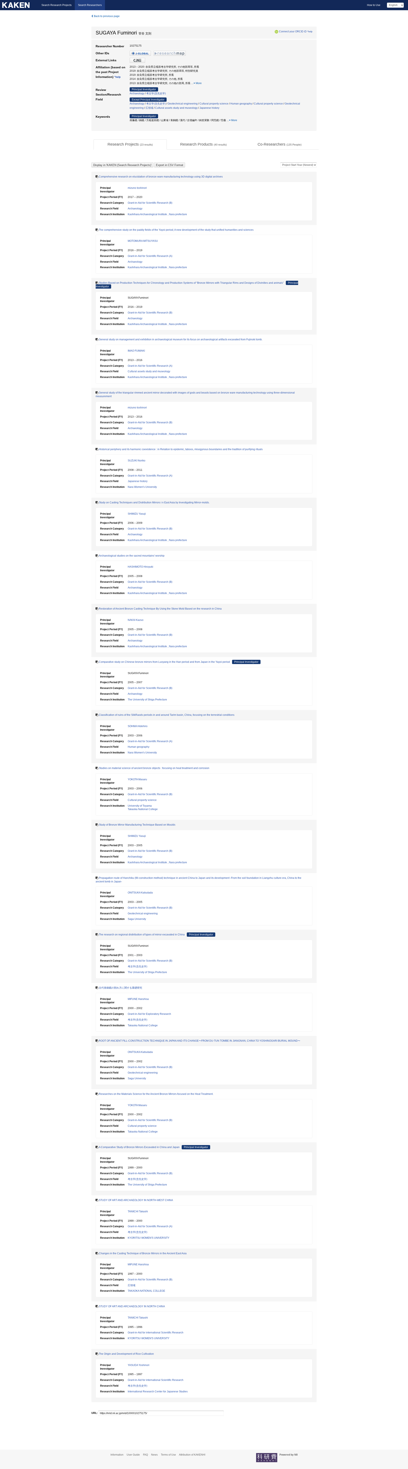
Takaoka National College (143, 809)
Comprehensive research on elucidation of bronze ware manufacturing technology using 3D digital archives (161, 176)
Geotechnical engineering (183, 103)
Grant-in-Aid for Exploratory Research (149, 1013)
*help (309, 31)
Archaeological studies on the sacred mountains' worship (131, 555)
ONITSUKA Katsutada (140, 892)
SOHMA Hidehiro (137, 726)
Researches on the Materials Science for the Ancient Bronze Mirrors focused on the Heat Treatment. (156, 1093)
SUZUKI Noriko (136, 460)
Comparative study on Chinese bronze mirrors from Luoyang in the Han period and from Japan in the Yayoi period (164, 661)
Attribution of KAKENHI (192, 1454)
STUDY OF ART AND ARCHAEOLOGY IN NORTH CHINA (132, 1306)
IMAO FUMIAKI (136, 350)
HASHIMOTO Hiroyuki (140, 566)
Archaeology (137, 93)
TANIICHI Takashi (138, 1211)
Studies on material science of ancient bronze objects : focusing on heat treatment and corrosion (154, 768)
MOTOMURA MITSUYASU (143, 240)
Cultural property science (214, 103)
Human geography (241, 103)
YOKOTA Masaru (137, 779)
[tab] (130, 144)
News (154, 1454)
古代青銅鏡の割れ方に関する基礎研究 (120, 987)
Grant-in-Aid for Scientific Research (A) (150, 256)
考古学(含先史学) (156, 93)
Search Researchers (90, 5)
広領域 (149, 107)
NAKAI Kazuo (135, 620)
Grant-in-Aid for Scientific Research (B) (150, 202)
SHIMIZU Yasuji (137, 513)
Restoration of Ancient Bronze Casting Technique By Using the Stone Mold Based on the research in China (160, 608)
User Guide (133, 1454)
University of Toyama (140, 805)
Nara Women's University (142, 486)
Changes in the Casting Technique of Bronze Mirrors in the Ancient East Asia (143, 1253)
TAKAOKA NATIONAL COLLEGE (146, 1290)
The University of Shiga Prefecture (147, 699)
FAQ (145, 1454)
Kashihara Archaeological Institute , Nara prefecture (157, 214)
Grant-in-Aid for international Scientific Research (155, 1332)
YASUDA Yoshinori (138, 1365)
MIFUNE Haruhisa (138, 999)
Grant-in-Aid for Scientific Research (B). (150, 1173)
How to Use (373, 5)
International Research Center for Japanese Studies (158, 1391)
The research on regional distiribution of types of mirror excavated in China (142, 934)
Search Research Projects (56, 5)
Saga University (137, 919)
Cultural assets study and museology (176, 107)
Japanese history (209, 107)
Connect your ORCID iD (293, 31)
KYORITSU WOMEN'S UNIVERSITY (148, 1237)
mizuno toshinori (137, 187)
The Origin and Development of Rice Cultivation (126, 1353)
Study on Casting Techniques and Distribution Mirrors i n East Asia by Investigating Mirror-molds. (154, 502)
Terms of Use (168, 1454)
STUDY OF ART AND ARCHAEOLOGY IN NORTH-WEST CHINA (136, 1200)
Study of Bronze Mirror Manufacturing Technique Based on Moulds (137, 824)
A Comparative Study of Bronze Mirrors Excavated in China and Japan (139, 1147)
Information (116, 1454)
